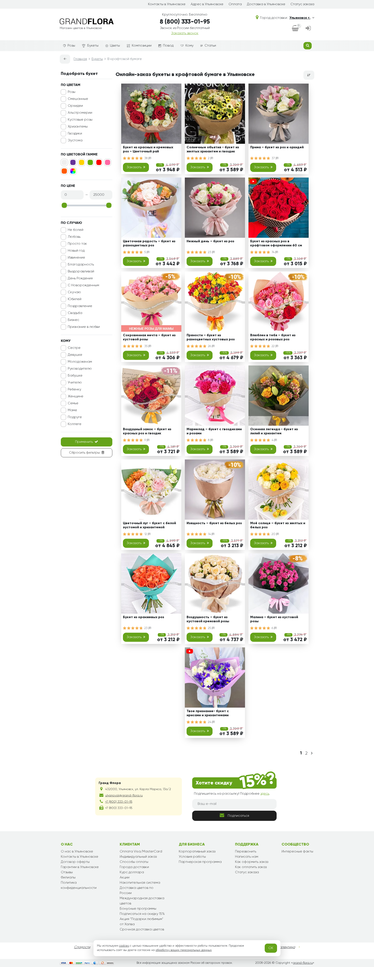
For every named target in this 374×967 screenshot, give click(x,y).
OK (270, 948)
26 (210, 346)
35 (146, 346)
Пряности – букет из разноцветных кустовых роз (211, 337)
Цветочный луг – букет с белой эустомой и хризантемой (149, 525)
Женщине (75, 396)
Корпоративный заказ (197, 851)
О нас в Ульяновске (77, 851)
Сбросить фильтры (84, 452)
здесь (264, 794)
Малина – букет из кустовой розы (274, 619)
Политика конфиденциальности (79, 885)
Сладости (82, 947)
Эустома (75, 140)
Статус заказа (302, 4)
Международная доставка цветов (142, 901)
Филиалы (68, 877)
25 (210, 628)
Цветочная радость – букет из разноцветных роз (149, 243)
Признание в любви (84, 327)
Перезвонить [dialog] (245, 851)
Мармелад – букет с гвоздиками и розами (214, 431)
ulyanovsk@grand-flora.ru (124, 795)
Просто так (77, 244)
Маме (72, 410)
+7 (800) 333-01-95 (118, 801)
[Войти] (308, 28)
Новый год (76, 250)
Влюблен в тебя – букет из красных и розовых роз (272, 337)
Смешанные (78, 99)
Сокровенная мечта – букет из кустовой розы (149, 337)
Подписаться (238, 816)
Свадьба (75, 313)
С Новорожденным (83, 285)
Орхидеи (75, 106)
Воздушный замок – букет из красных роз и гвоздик (147, 431)
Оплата (235, 4)
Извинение (76, 257)
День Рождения (80, 278)
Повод (168, 45)
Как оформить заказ (251, 862)
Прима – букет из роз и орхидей (277, 147)
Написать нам (246, 857)
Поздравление (80, 306)
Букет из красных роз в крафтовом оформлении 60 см (276, 243)
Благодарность (81, 264)
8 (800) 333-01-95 (185, 22)
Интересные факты (297, 851)
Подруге (75, 417)
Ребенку (74, 389)
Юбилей (74, 299)
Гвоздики (75, 133)
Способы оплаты (134, 862)
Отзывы (67, 872)
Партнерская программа (200, 862)
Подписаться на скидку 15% (142, 914)
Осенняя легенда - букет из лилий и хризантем (274, 431)
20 (274, 534)
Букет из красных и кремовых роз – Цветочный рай (148, 149)
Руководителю (80, 368)
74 (273, 252)
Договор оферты (75, 862)
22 (274, 346)
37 (274, 158)
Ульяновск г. (299, 18)
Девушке (75, 355)
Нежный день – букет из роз (210, 241)
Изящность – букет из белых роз (214, 523)
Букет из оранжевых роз (143, 617)
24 (210, 722)
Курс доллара (132, 872)
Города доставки (134, 867)
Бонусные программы (138, 908)
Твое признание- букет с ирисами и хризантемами (208, 713)
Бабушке (75, 375)
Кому (189, 45)
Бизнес (73, 320)
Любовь (74, 237)
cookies (124, 945)
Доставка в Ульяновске (266, 4)
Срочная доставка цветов (142, 929)
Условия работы (192, 857)
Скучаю (74, 292)
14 (210, 534)
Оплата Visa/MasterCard (141, 851)
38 (146, 158)
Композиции (142, 45)
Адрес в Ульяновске (207, 4)
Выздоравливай (81, 271)
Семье (73, 403)
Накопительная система (140, 883)
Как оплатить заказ (251, 867)
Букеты (92, 45)
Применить (84, 442)
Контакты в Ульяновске (166, 4)
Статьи (210, 45)
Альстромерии (80, 113)
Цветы (115, 45)
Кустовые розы (80, 119)
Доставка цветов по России (136, 890)
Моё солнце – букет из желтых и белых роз (277, 525)
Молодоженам (80, 362)
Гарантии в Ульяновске (80, 867)
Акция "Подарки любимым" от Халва (141, 921)
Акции (124, 877)
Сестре (74, 348)
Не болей (75, 230)
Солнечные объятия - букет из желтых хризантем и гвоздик (213, 149)
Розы (71, 45)
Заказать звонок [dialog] (184, 33)
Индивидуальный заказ (138, 857)
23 (210, 252)
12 (146, 534)
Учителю (75, 382)
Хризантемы (78, 126)
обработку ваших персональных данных (184, 950)
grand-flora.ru (303, 962)
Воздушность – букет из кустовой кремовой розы (208, 619)
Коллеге (74, 424)
